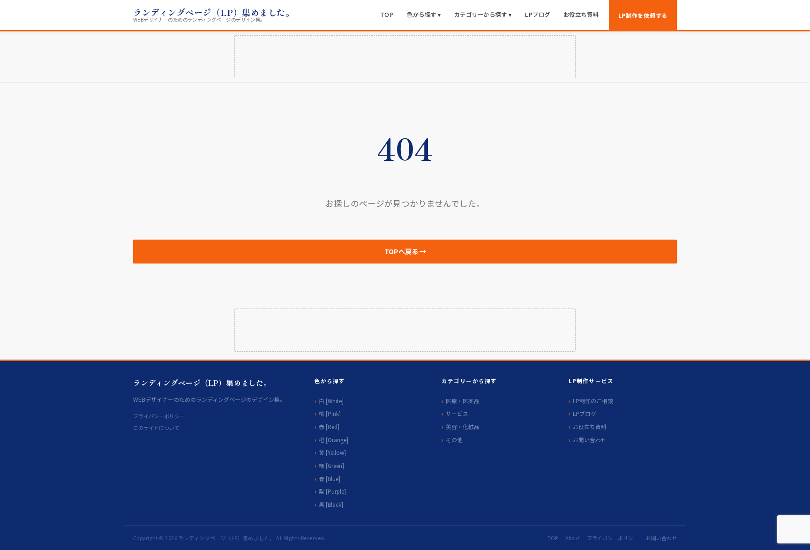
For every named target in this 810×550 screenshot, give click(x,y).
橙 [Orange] (333, 440)
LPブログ (537, 14)
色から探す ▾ (424, 14)
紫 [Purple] (332, 491)
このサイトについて (156, 427)
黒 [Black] (331, 504)
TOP (387, 14)
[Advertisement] (405, 57)
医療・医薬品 (463, 401)
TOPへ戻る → (405, 251)
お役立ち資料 (581, 14)
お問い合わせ (590, 440)
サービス (457, 413)
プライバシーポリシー (159, 416)
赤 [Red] (329, 426)
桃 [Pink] (330, 413)
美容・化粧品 (463, 426)
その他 (454, 440)
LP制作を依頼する (643, 15)
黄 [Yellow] (332, 452)
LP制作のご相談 (593, 401)
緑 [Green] (331, 465)
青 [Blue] (329, 478)
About (572, 538)
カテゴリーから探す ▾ (483, 14)
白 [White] (331, 401)
